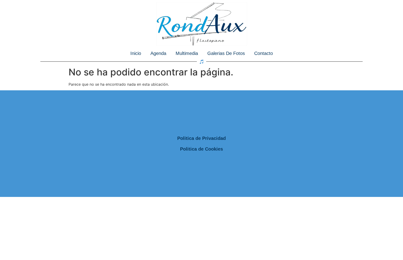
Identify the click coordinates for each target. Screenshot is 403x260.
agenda (158, 53)
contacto (263, 53)
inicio (135, 53)
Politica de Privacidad (201, 138)
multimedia (187, 53)
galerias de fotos (226, 53)
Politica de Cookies (201, 149)
